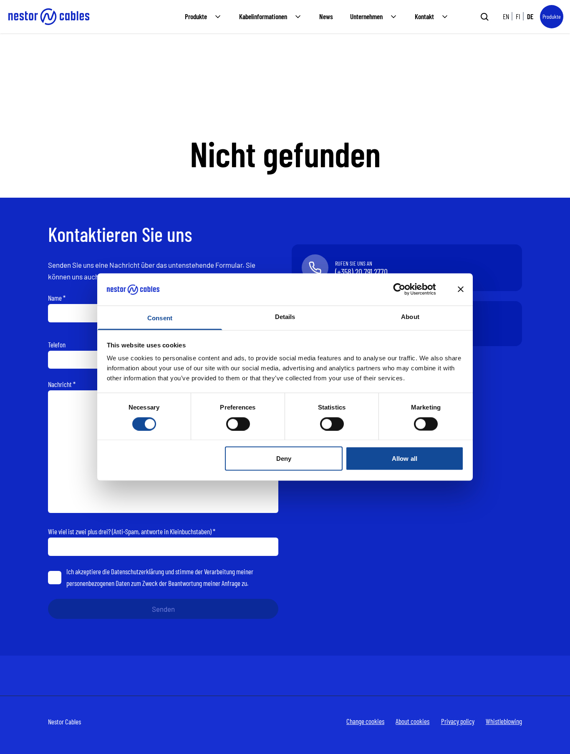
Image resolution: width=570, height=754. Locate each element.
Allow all (404, 458)
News (326, 16)
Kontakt (424, 16)
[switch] (238, 423)
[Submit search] (484, 16)
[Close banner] (461, 289)
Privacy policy (457, 721)
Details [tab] (285, 316)
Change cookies (365, 721)
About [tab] (410, 316)
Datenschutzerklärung (137, 571)
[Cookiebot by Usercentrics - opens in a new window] (405, 289)
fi (518, 16)
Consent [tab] (159, 317)
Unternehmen (366, 16)
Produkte (196, 16)
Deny (283, 458)
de (530, 16)
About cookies (412, 721)
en (506, 16)
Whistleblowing (504, 721)
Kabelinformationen (263, 16)
